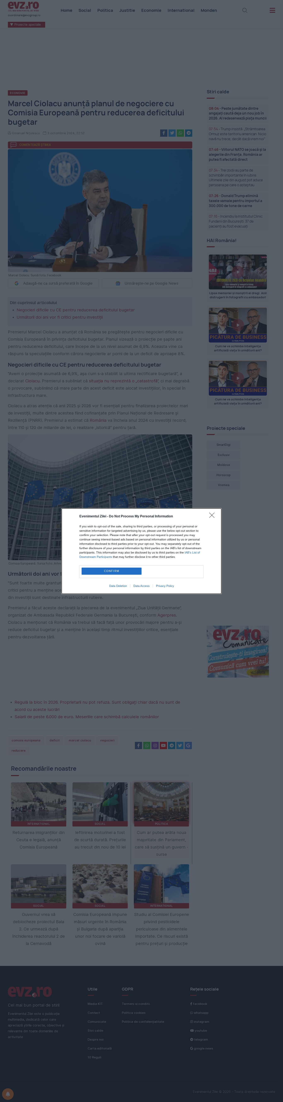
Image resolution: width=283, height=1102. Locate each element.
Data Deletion (118, 586)
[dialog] (141, 551)
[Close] (213, 517)
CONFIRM (111, 571)
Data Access (141, 586)
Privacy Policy (165, 586)
